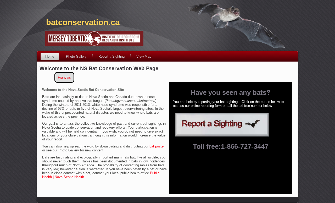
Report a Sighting (111, 56)
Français (64, 77)
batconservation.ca (83, 22)
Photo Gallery (76, 56)
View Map (143, 56)
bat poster (157, 146)
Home (49, 56)
